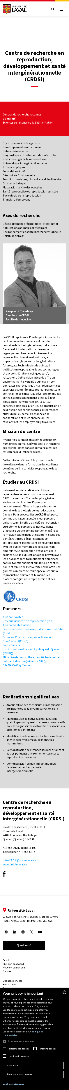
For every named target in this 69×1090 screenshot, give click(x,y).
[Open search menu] (52, 9)
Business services (12, 981)
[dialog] (34, 1039)
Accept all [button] (12, 1065)
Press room (9, 984)
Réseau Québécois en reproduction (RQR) (28, 621)
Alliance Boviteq (13, 617)
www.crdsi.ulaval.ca (15, 864)
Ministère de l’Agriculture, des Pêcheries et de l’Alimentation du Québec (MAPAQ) (31, 659)
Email (6, 960)
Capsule (7, 971)
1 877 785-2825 (45, 921)
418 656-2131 (18, 921)
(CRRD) (27, 639)
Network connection (14, 967)
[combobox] (64, 992)
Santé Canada (11, 645)
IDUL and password (13, 964)
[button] (13, 1084)
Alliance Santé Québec (17, 625)
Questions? (24, 945)
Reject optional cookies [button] (19, 1074)
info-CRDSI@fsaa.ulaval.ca (19, 860)
